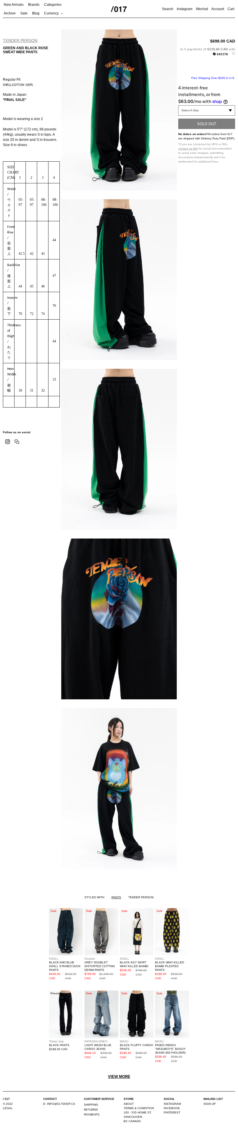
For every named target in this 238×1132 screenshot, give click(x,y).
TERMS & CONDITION (139, 1108)
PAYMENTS (92, 1114)
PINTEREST (172, 1112)
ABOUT (129, 1103)
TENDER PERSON (20, 40)
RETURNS (91, 1109)
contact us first (188, 148)
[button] (206, 51)
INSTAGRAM (172, 1103)
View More (119, 1076)
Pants (116, 897)
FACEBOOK (172, 1108)
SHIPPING (91, 1104)
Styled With (94, 897)
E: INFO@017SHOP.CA (59, 1103)
